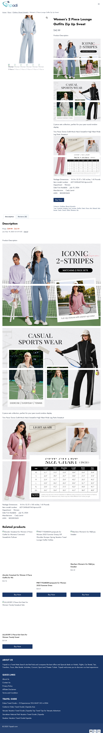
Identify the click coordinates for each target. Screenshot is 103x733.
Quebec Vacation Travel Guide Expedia (16, 718)
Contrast (59, 208)
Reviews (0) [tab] (22, 217)
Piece (87, 208)
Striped (95, 208)
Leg (69, 208)
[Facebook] (91, 731)
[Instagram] (99, 731)
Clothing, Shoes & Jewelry (67, 206)
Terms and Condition (10, 693)
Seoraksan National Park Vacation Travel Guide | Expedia (23, 714)
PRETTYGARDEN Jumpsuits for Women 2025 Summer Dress (51, 584)
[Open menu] (99, 4)
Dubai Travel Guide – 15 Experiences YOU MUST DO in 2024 (25, 703)
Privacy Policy (7, 686)
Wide (68, 210)
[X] (95, 731)
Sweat (55, 210)
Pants (83, 208)
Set (91, 208)
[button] (47, 18)
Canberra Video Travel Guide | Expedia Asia (18, 707)
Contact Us (6, 682)
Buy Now (58, 200)
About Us (5, 679)
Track (59, 210)
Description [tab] (9, 217)
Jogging (65, 208)
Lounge (74, 208)
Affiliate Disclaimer (9, 689)
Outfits (79, 208)
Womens (73, 210)
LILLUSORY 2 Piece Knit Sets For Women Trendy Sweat (14, 635)
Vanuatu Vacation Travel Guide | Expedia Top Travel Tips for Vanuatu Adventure (31, 710)
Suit (99, 208)
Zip (77, 210)
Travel (64, 210)
